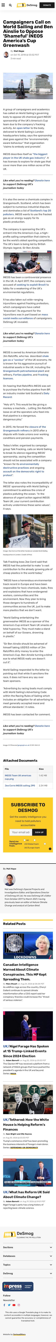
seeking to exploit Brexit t (32, 284)
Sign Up (39, 832)
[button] (28, 1247)
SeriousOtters (19, 1334)
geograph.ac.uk (23, 745)
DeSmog (32, 5)
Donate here (42, 180)
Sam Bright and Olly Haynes (19, 1134)
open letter (23, 128)
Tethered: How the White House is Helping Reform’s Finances (26, 1124)
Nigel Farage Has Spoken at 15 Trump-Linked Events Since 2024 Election (26, 1051)
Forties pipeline (22, 374)
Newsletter (9, 1300)
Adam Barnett (12, 1060)
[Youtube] (14, 1305)
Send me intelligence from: (15, 843)
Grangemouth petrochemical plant (23, 371)
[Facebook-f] (4, 1305)
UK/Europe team (32, 848)
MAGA (13, 1074)
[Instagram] (19, 1305)
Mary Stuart (11, 984)
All (27, 840)
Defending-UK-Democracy (24, 1148)
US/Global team (31, 844)
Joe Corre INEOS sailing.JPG (20, 785)
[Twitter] (9, 1305)
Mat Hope (19, 51)
